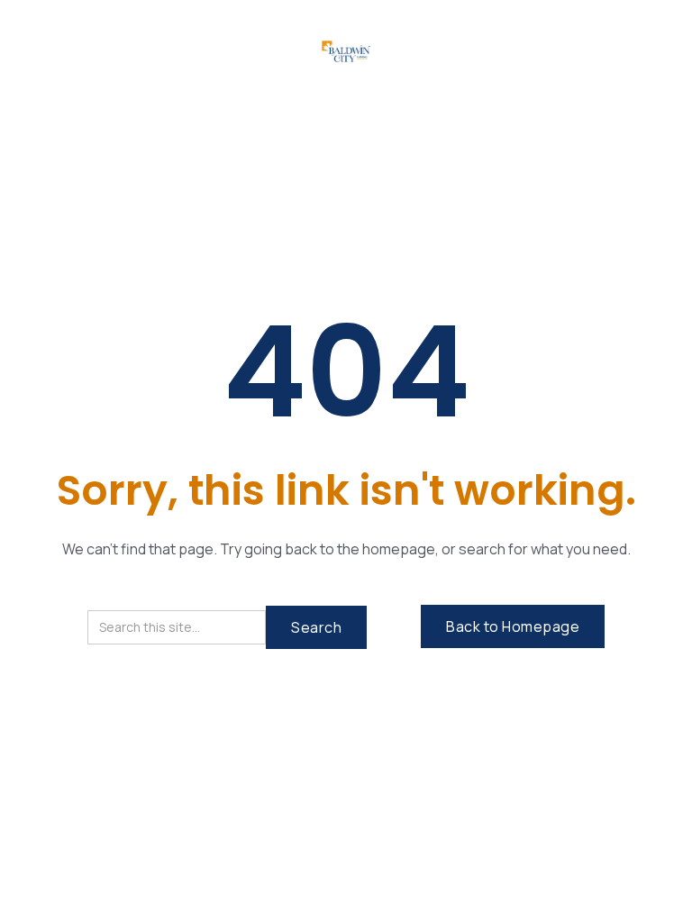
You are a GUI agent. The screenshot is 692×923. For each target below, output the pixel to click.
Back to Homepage (512, 626)
